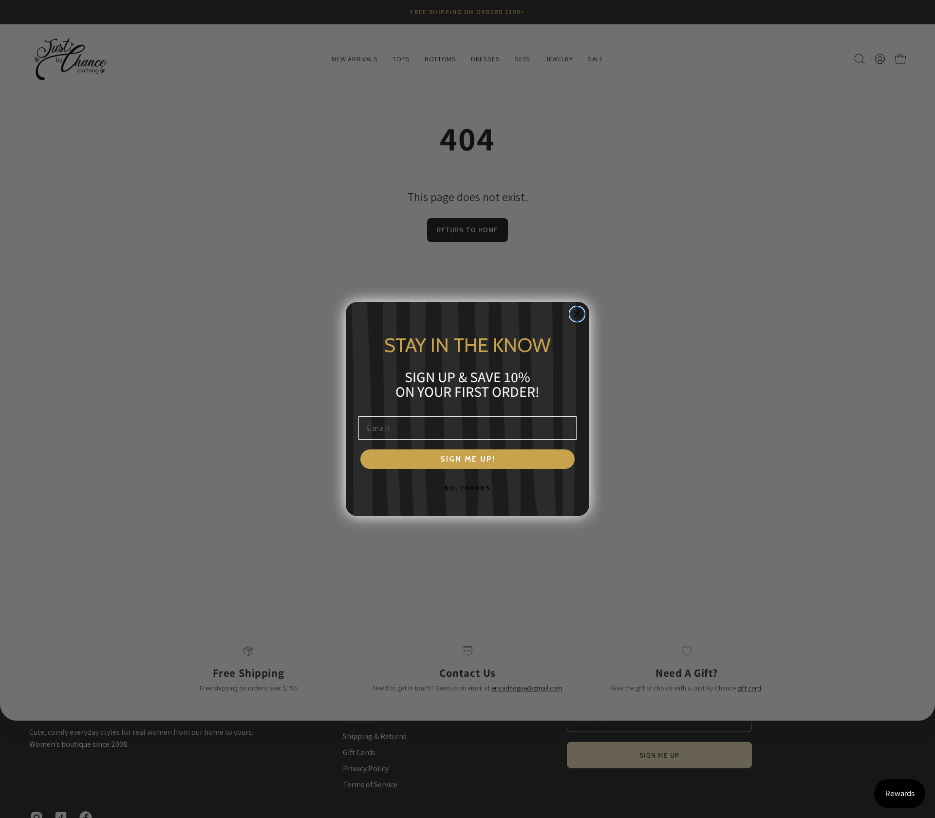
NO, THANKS (468, 488)
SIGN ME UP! (467, 459)
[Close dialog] (577, 314)
